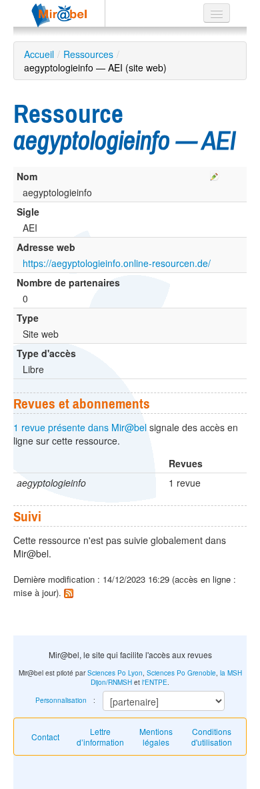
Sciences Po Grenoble (181, 673)
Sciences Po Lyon (115, 673)
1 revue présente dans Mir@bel (80, 427)
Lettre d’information (100, 737)
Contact (45, 736)
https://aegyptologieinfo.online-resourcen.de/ (117, 263)
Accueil (39, 54)
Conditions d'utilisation (211, 737)
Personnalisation (61, 700)
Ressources (88, 54)
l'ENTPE (154, 682)
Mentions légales (156, 737)
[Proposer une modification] (214, 173)
